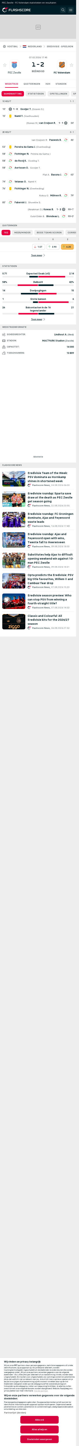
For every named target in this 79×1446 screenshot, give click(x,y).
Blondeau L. (52, 216)
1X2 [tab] (6, 232)
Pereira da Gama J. (40, 153)
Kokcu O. (44, 195)
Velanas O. (20, 181)
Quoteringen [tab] (32, 84)
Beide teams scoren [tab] (49, 232)
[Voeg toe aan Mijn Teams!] (5, 65)
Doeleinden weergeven (39, 1439)
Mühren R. (56, 195)
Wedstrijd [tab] (11, 84)
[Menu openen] (71, 10)
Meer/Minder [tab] (22, 232)
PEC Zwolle (14, 72)
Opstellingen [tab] (58, 93)
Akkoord (39, 1419)
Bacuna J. (56, 174)
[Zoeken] (63, 10)
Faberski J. (21, 202)
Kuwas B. (32, 123)
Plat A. (46, 174)
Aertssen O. (22, 167)
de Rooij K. (21, 160)
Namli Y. (32, 181)
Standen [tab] (61, 84)
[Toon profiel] (14, 65)
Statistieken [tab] (36, 93)
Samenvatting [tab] (13, 93)
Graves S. (38, 109)
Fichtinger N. (22, 153)
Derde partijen (41, 1391)
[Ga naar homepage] (19, 10)
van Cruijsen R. (40, 140)
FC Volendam (62, 72)
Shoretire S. (34, 202)
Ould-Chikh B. (37, 216)
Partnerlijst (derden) (15, 1412)
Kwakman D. (35, 209)
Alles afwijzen (39, 1429)
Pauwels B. (55, 140)
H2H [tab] (47, 84)
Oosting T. (33, 160)
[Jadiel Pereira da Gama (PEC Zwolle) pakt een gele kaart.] (10, 147)
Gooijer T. (35, 167)
